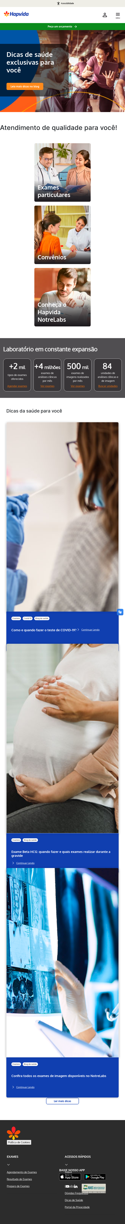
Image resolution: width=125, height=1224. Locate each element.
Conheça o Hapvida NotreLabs (61, 276)
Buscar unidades (108, 386)
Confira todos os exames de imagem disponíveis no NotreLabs (58, 1076)
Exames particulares (62, 149)
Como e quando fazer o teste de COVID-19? (43, 630)
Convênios (50, 211)
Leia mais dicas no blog (25, 86)
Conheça (62, 195)
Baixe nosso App (72, 1170)
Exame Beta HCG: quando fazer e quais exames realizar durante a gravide (60, 854)
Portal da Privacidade (77, 1207)
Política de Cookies (19, 1142)
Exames (16, 618)
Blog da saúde (41, 618)
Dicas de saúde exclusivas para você (30, 62)
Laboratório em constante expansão (50, 349)
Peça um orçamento (60, 26)
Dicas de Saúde (74, 1200)
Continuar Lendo (90, 629)
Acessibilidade (67, 3)
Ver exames (47, 386)
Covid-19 (27, 618)
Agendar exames (17, 386)
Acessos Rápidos (78, 1156)
